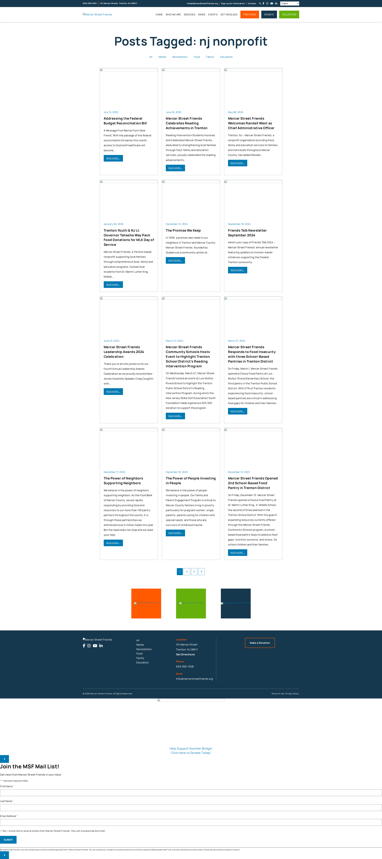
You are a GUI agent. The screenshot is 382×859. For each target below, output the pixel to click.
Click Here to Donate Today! (191, 753)
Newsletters (180, 57)
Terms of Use (277, 693)
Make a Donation (260, 642)
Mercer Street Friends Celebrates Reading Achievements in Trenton (187, 123)
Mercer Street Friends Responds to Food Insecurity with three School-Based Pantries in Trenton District (252, 354)
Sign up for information (233, 3)
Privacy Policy (292, 693)
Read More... (113, 158)
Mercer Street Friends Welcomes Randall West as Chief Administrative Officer (251, 123)
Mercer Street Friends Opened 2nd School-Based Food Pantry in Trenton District (253, 483)
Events (213, 14)
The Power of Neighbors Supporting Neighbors (123, 480)
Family (210, 57)
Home (159, 14)
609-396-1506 (185, 666)
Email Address (9, 816)
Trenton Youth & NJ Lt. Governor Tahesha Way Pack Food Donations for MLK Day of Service (129, 237)
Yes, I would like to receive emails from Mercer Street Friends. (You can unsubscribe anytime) (54, 830)
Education (226, 57)
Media (162, 57)
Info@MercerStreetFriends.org (202, 3)
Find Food (249, 14)
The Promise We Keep (183, 230)
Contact (252, 3)
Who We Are (173, 14)
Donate (269, 14)
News (201, 14)
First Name (7, 786)
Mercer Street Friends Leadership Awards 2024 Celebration (124, 352)
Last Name (7, 801)
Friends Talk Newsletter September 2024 (247, 232)
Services (189, 14)
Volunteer (289, 14)
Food (197, 57)
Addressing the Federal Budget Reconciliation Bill (125, 120)
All (151, 57)
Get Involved (229, 14)
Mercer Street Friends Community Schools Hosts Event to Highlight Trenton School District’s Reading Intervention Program (188, 356)
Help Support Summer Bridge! (191, 748)
